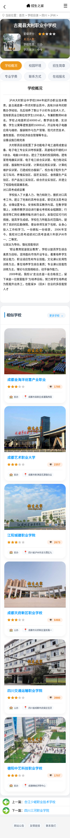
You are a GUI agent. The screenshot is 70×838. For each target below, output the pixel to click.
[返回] (4, 7)
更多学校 (54, 315)
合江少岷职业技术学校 (39, 802)
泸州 (53, 15)
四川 (44, 15)
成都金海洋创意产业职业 (26, 380)
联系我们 (51, 825)
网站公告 (19, 825)
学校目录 (33, 15)
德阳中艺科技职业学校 (24, 768)
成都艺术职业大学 (21, 457)
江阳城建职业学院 (21, 535)
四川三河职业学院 (36, 810)
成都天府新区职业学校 (24, 613)
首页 (21, 15)
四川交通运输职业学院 (24, 691)
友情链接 (35, 825)
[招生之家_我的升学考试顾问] (35, 6)
